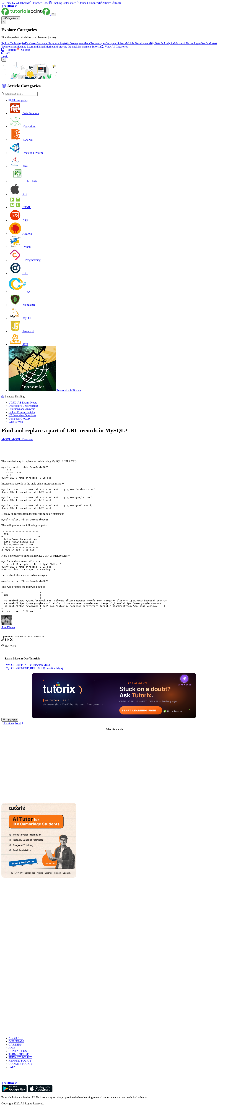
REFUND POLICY (20, 1060)
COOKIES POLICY (20, 1063)
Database (27, 439)
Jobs (7, 52)
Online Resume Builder (22, 412)
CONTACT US (18, 1050)
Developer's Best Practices (23, 405)
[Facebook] (2, 6)
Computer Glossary (19, 418)
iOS (24, 194)
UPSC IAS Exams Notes (23, 402)
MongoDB (28, 304)
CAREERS (15, 1044)
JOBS (12, 1047)
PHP (25, 344)
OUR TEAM (16, 1041)
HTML (26, 207)
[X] (5, 6)
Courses (25, 49)
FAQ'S (12, 1066)
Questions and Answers (22, 408)
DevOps (205, 43)
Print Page (11, 719)
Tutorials (10, 49)
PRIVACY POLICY (20, 1057)
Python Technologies (13, 43)
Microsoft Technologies (187, 43)
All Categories (19, 100)
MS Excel (32, 180)
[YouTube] (9, 6)
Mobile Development (138, 43)
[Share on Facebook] (5, 640)
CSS (25, 220)
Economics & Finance (68, 390)
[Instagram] (16, 6)
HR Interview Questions (22, 415)
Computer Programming (50, 43)
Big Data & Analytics (162, 43)
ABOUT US (16, 1038)
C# (28, 291)
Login (4, 56)
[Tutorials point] (26, 14)
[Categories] (53, 14)
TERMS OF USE (19, 1054)
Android (27, 233)
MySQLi (16, 439)
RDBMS (27, 139)
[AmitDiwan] (6, 624)
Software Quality (66, 46)
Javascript (28, 331)
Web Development (74, 43)
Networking (29, 126)
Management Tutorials (88, 46)
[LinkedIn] (12, 6)
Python (26, 246)
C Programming (31, 259)
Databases (31, 43)
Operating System (32, 152)
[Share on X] (11, 640)
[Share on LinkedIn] (8, 640)
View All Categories (116, 46)
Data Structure (30, 113)
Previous (8, 723)
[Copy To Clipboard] (2, 640)
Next (18, 723)
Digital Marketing (47, 46)
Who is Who (16, 421)
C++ (25, 273)
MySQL (27, 317)
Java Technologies (95, 43)
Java (25, 165)
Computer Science (115, 43)
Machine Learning (26, 46)
